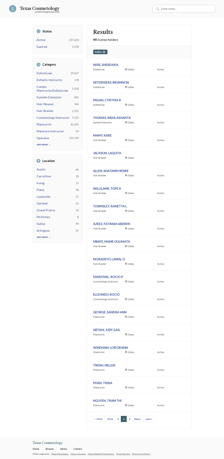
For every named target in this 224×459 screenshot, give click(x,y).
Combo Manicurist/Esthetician (52, 88)
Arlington (43, 230)
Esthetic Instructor (49, 80)
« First (98, 418)
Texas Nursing (123, 454)
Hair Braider (45, 111)
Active (41, 40)
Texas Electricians (60, 454)
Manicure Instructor (50, 131)
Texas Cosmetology (39, 8)
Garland (42, 203)
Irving (40, 183)
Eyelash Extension (49, 97)
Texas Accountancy (141, 454)
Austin (41, 169)
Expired (42, 46)
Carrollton (44, 176)
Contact (77, 448)
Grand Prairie (46, 210)
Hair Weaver (45, 104)
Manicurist (44, 124)
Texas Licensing (78, 454)
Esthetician (44, 73)
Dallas (41, 223)
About (63, 448)
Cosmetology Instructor (53, 117)
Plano (40, 190)
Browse (50, 448)
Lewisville (43, 196)
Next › (137, 418)
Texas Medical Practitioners (100, 454)
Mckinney (43, 217)
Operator (43, 138)
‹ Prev (110, 418)
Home (36, 448)
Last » (149, 418)
